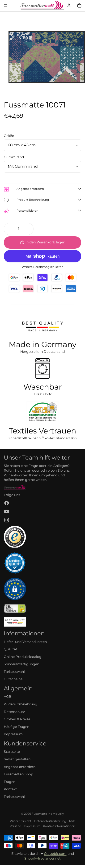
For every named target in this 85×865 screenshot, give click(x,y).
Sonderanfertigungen (21, 664)
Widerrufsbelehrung (20, 704)
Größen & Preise (17, 719)
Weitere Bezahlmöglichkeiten (42, 267)
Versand (15, 826)
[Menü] (5, 5)
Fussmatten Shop (18, 774)
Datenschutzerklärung (50, 821)
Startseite (12, 751)
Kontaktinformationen (59, 826)
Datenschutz (14, 712)
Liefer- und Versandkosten (25, 642)
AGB (7, 696)
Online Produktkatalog (23, 657)
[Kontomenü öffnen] (69, 5)
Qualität (10, 649)
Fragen (9, 782)
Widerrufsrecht (20, 821)
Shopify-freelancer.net (42, 858)
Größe (9, 136)
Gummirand (14, 157)
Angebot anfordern (19, 767)
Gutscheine (13, 679)
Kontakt (10, 789)
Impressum (13, 734)
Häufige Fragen (16, 727)
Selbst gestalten (17, 759)
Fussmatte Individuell (47, 813)
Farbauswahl (14, 672)
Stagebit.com (55, 853)
